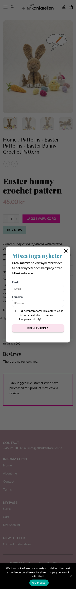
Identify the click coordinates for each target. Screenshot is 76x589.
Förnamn (17, 297)
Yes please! (39, 582)
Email (15, 282)
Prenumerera (38, 328)
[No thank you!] (70, 577)
